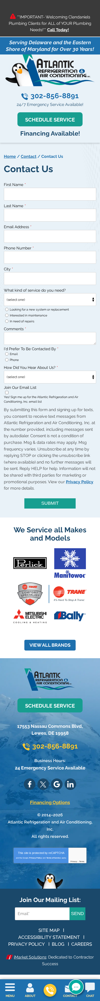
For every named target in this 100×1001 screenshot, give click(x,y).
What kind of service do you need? (35, 290)
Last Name (15, 206)
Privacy (74, 861)
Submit (50, 503)
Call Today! (58, 29)
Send (77, 913)
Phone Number (19, 248)
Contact (28, 156)
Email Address (17, 227)
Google (57, 784)
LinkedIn (70, 784)
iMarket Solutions (30, 957)
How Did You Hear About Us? (31, 367)
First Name (15, 184)
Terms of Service (53, 858)
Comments (15, 329)
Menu (10, 996)
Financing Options (50, 802)
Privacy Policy (79, 481)
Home (10, 156)
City (8, 269)
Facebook (29, 784)
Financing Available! (50, 133)
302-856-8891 (55, 96)
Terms (81, 861)
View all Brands (50, 645)
